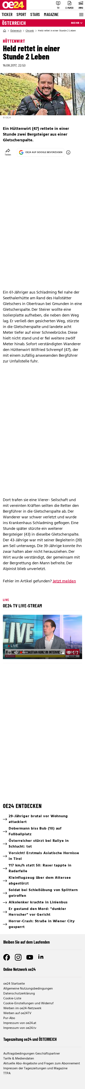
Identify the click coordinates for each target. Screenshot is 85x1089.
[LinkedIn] (41, 957)
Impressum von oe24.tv (19, 1028)
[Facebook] (6, 957)
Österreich (14, 23)
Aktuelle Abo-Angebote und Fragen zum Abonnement (41, 1063)
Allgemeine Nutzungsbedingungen (28, 988)
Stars (35, 14)
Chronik (30, 30)
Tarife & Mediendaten (18, 1058)
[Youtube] (29, 957)
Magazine (51, 14)
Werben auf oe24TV (17, 1013)
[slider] (24, 652)
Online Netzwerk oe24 (19, 969)
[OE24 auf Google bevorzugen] (68, 152)
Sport (21, 14)
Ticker (7, 14)
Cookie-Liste (12, 998)
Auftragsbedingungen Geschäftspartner (31, 1053)
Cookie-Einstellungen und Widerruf (28, 1003)
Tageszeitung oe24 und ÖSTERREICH (30, 1039)
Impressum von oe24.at (19, 1023)
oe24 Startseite (14, 983)
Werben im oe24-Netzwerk (22, 1008)
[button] (43, 637)
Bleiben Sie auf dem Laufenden (26, 941)
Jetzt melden (64, 581)
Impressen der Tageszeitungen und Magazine (35, 1068)
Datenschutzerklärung (19, 993)
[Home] (4, 30)
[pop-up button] (69, 652)
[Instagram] (18, 957)
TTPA (7, 1073)
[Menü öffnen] (81, 14)
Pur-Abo (9, 1018)
